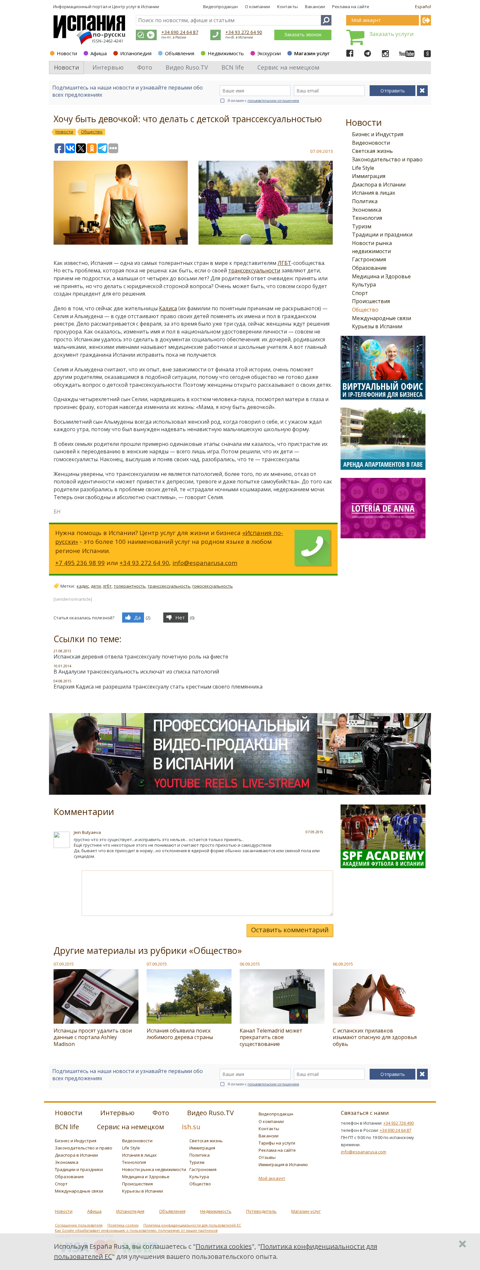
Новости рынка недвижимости (154, 1169)
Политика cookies (122, 1225)
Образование (369, 267)
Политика (364, 201)
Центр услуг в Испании (135, 6)
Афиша (98, 53)
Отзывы (267, 1157)
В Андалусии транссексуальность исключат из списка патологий (136, 671)
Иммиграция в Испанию (283, 1164)
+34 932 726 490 (398, 1123)
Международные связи (381, 318)
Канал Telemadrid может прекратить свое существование (271, 1037)
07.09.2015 (64, 964)
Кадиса (168, 308)
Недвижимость (226, 53)
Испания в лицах (373, 192)
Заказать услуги (391, 34)
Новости (67, 53)
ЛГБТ (284, 263)
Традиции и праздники (382, 234)
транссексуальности (254, 270)
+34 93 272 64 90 (243, 32)
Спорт (360, 293)
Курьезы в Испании (377, 326)
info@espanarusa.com (204, 563)
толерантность (130, 586)
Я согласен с (263, 100)
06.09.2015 (250, 964)
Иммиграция (368, 176)
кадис (83, 586)
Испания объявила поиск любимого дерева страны (180, 1034)
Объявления (179, 53)
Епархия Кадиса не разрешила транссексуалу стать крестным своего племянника (158, 686)
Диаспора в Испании (379, 184)
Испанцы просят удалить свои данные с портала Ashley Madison (93, 1037)
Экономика (366, 209)
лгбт (107, 586)
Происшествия (371, 301)
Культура (364, 284)
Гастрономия (369, 259)
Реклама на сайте (350, 6)
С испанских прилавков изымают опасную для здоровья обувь (375, 1037)
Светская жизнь (372, 151)
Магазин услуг (312, 53)
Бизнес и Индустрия (377, 134)
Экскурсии (269, 53)
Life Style (363, 167)
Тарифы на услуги (277, 1143)
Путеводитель (261, 1211)
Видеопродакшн (220, 6)
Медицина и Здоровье (381, 276)
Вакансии (315, 6)
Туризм (361, 226)
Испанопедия (136, 53)
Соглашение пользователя (79, 1225)
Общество (365, 309)
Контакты (287, 6)
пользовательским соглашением (273, 100)
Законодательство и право (387, 159)
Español (423, 6)
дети (96, 586)
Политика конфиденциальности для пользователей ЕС (192, 1225)
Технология (367, 217)
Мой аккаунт (272, 1178)
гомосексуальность (212, 586)
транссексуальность (169, 586)
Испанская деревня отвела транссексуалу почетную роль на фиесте (141, 656)
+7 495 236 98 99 (80, 563)
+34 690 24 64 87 (179, 32)
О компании (257, 6)
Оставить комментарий (289, 929)
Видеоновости (371, 142)
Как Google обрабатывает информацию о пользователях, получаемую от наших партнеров (136, 1230)
